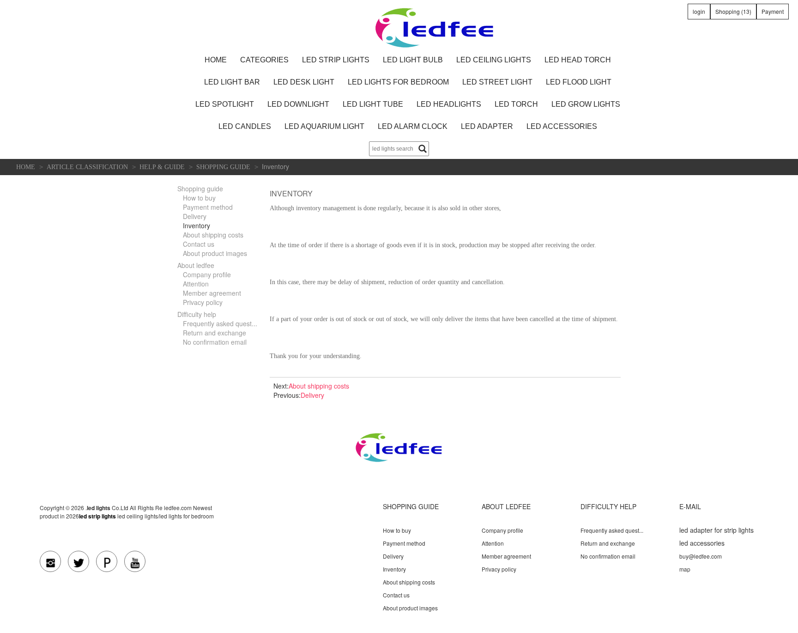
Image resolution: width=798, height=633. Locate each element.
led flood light (578, 82)
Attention (196, 283)
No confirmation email (215, 342)
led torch (516, 104)
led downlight (298, 104)
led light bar (232, 82)
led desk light (303, 82)
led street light (497, 82)
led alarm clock (412, 126)
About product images (215, 253)
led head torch (577, 60)
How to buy (199, 197)
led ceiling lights (493, 60)
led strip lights (335, 60)
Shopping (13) (733, 11)
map (684, 569)
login (699, 11)
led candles (244, 126)
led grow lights (585, 104)
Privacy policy (203, 302)
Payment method (208, 207)
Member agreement (212, 293)
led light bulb (413, 60)
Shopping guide (223, 167)
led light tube (373, 104)
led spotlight (224, 104)
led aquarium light (324, 126)
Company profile (207, 274)
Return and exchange (214, 332)
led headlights (449, 104)
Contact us (198, 244)
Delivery (194, 216)
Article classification (87, 167)
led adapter (487, 126)
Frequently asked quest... (220, 323)
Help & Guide (162, 167)
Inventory (196, 225)
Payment (773, 11)
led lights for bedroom (398, 82)
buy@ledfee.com (700, 556)
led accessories (561, 126)
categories (264, 60)
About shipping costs (213, 234)
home (216, 60)
